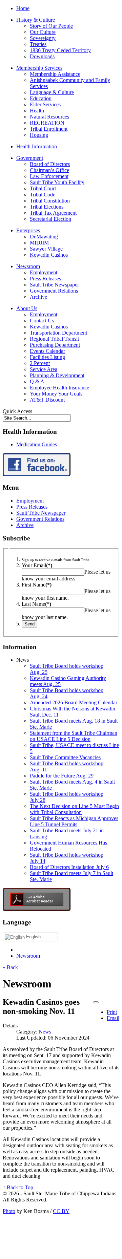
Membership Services (39, 68)
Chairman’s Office (49, 170)
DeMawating (44, 236)
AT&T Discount (47, 400)
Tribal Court (43, 188)
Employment (43, 272)
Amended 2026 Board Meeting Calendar (73, 702)
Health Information (36, 146)
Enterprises (28, 230)
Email (113, 1018)
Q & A (37, 381)
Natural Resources (49, 117)
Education (41, 98)
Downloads (42, 56)
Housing (39, 135)
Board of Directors (50, 164)
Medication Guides (36, 444)
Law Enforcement (49, 176)
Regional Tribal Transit (54, 339)
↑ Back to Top (18, 1187)
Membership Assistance (55, 74)
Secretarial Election (50, 219)
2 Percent (40, 363)
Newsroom (28, 266)
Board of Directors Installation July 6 (69, 867)
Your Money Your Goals (56, 394)
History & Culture (35, 20)
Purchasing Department (55, 345)
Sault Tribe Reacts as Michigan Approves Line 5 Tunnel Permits (74, 821)
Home (22, 8)
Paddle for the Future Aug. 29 (62, 775)
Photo (9, 1211)
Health (37, 110)
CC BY (61, 1211)
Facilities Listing (47, 357)
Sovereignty (43, 38)
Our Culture (43, 32)
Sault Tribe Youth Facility (57, 182)
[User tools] (96, 1002)
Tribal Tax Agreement (53, 213)
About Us (26, 308)
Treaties (38, 44)
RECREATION (47, 123)
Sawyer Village (46, 249)
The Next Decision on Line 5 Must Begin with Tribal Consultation (74, 809)
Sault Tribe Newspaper (54, 284)
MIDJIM (39, 243)
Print (112, 1012)
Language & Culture (52, 92)
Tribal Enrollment (48, 129)
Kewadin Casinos (49, 255)
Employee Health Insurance (59, 387)
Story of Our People (51, 26)
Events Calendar (47, 351)
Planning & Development (57, 375)
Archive (38, 297)
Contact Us (42, 320)
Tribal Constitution (50, 201)
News (45, 1031)
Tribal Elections (46, 207)
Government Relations (54, 291)
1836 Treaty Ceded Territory (60, 50)
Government (29, 158)
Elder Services (45, 104)
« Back (10, 967)
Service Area (43, 369)
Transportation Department (58, 333)
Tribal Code (42, 194)
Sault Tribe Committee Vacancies (65, 757)
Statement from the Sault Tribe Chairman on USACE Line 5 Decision (73, 736)
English (33, 936)
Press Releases (45, 278)
